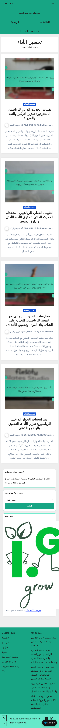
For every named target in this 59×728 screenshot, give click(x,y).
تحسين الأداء (29, 104)
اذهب (29, 506)
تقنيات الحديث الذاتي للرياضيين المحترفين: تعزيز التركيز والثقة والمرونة (29, 114)
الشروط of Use (9, 661)
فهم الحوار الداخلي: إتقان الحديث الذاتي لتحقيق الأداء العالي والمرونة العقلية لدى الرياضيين (42, 673)
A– (11, 3)
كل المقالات (44, 22)
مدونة (4, 652)
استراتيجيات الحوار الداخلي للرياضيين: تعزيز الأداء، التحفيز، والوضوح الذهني (29, 424)
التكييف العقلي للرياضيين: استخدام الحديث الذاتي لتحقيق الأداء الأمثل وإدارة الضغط (29, 217)
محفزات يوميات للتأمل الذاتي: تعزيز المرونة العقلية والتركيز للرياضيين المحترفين (43, 702)
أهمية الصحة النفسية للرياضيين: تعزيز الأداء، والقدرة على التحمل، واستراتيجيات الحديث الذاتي (44, 656)
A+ (6, 3)
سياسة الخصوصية (10, 657)
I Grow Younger (33, 610)
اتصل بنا (24, 31)
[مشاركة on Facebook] (47, 718)
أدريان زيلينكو (15, 125)
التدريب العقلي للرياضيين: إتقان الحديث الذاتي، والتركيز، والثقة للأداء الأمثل (44, 687)
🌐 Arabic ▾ (49, 723)
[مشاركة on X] (51, 718)
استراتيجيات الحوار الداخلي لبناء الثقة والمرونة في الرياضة (44, 641)
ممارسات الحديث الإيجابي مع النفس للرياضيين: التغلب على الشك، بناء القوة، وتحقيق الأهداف (29, 321)
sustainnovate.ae (29, 13)
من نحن (35, 31)
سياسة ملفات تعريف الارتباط (11, 668)
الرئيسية (15, 22)
